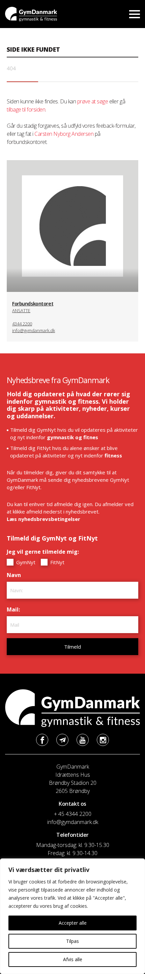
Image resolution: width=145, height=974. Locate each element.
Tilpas (72, 941)
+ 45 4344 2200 (72, 814)
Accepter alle (73, 923)
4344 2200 (22, 324)
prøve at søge (92, 101)
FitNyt (56, 562)
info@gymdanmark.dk (33, 330)
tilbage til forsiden (26, 109)
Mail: (15, 609)
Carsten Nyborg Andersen (63, 134)
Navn (15, 575)
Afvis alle (72, 959)
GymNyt (25, 562)
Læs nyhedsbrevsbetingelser (43, 519)
